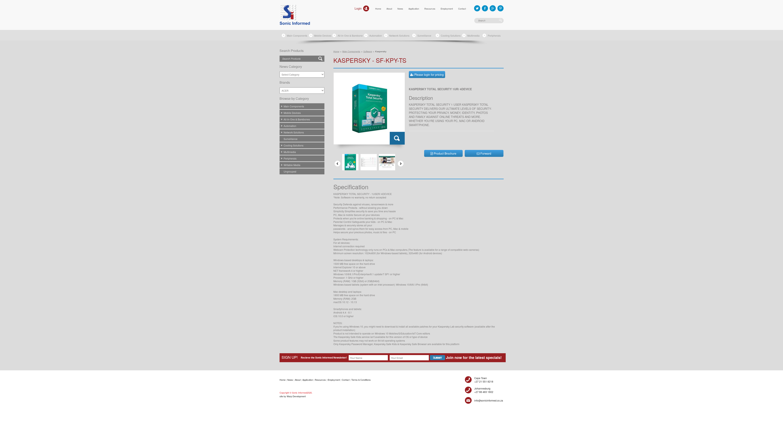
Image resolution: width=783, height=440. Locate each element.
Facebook (485, 8)
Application (413, 8)
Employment (447, 8)
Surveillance (424, 35)
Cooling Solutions (451, 35)
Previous (337, 164)
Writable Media (292, 165)
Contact (462, 8)
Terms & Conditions (361, 379)
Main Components (297, 35)
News (400, 8)
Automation (375, 35)
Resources (429, 8)
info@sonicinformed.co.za (488, 400)
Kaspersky (380, 51)
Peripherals (494, 35)
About (389, 8)
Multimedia (473, 35)
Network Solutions (399, 35)
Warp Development (296, 396)
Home (378, 8)
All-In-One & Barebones (297, 119)
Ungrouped (290, 171)
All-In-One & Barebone (350, 35)
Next (401, 164)
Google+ (493, 8)
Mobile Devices (322, 35)
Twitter (477, 8)
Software (367, 51)
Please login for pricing (429, 75)
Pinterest (500, 8)
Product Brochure (444, 153)
